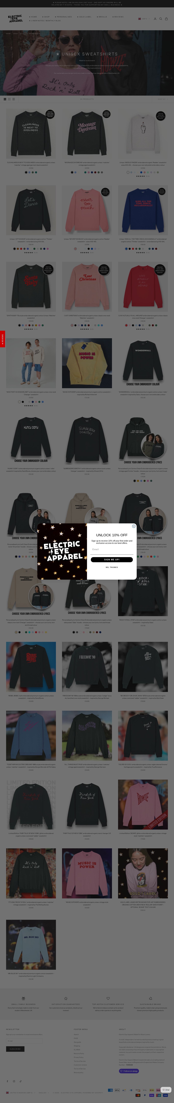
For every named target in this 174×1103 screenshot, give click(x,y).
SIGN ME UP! (112, 560)
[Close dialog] (133, 526)
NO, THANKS (112, 567)
